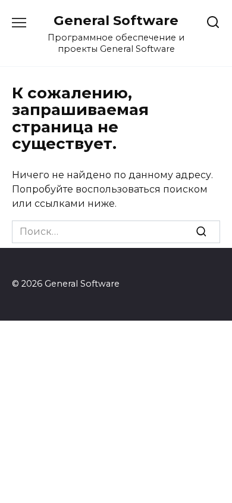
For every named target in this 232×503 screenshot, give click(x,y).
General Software (116, 20)
